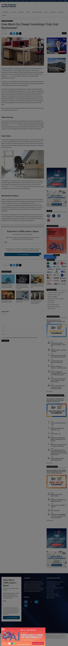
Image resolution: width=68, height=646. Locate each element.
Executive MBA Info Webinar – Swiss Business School (58, 459)
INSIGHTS (53, 12)
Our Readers (11, 0)
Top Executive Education (40, 0)
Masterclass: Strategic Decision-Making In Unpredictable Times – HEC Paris (58, 439)
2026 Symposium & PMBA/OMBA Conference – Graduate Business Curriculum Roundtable (58, 516)
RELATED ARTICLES (6, 271)
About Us (6, 0)
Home (2, 0)
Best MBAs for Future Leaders (54, 294)
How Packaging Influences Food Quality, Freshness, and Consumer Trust (37, 286)
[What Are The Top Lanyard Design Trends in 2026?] (22, 295)
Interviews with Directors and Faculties (55, 298)
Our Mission (22, 0)
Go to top (42, 223)
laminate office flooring (13, 124)
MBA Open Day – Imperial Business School (56, 495)
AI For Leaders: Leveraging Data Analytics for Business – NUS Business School (58, 380)
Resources (17, 0)
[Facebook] (11, 33)
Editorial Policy (53, 0)
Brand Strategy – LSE (55, 433)
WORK (27, 12)
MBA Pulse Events (51, 308)
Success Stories (50, 302)
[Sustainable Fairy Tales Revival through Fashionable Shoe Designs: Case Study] (37, 295)
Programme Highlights (52, 296)
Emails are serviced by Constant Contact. (32, 250)
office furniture (9, 76)
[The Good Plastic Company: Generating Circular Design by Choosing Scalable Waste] (8, 279)
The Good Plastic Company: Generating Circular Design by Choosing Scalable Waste (7, 286)
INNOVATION (7, 19)
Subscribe (27, 0)
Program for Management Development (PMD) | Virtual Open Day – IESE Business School (58, 373)
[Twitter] (14, 33)
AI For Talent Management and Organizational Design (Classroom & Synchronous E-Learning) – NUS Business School (58, 452)
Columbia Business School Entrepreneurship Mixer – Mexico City (58, 344)
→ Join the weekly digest (23, 254)
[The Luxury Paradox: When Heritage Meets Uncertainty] (8, 295)
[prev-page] (2, 306)
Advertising (48, 0)
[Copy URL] (20, 33)
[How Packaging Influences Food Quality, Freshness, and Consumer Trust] (37, 279)
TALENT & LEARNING (36, 12)
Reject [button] (34, 644)
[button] (66, 0)
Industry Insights (50, 300)
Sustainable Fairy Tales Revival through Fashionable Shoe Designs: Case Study (36, 302)
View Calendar (50, 391)
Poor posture (11, 186)
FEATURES (60, 12)
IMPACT (46, 12)
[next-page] (4, 306)
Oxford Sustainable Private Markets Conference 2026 (57, 361)
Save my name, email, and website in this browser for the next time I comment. (20, 337)
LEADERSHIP (5, 12)
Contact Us (59, 0)
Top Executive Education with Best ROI (55, 292)
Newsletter (32, 0)
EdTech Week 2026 (55, 510)
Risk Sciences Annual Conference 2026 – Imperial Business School (58, 356)
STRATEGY (20, 12)
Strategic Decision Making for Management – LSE (57, 429)
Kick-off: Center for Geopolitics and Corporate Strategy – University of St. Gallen (58, 387)
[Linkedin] (17, 33)
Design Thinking (14, 19)
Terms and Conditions (13, 638)
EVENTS (4, 15)
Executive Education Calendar (53, 306)
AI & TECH (13, 12)
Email (5, 242)
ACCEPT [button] (34, 641)
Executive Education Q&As (53, 304)
